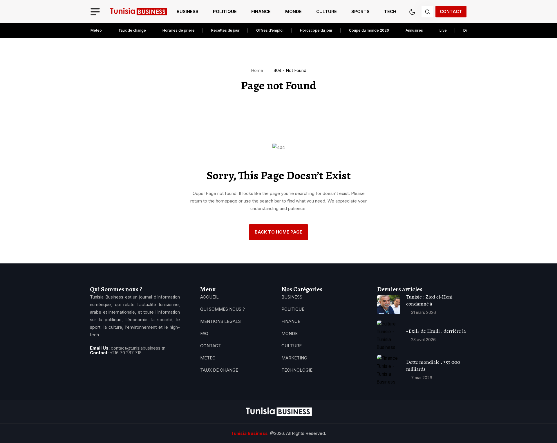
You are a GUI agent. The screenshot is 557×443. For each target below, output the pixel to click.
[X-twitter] (112, 367)
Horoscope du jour (316, 30)
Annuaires (414, 30)
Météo (96, 30)
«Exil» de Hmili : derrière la (436, 331)
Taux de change (132, 30)
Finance (261, 11)
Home (258, 70)
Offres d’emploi (269, 30)
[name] (138, 11)
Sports (360, 11)
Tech (390, 11)
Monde (293, 11)
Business (187, 11)
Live (443, 30)
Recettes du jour (225, 30)
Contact (451, 11)
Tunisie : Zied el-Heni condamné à (429, 300)
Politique (225, 11)
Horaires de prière (178, 30)
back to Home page (278, 232)
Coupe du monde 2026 (369, 30)
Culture (326, 11)
